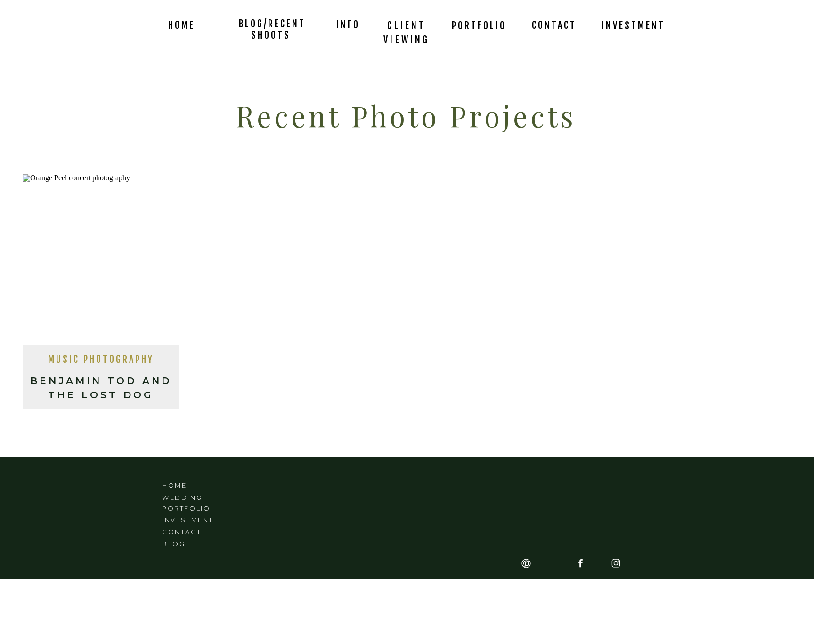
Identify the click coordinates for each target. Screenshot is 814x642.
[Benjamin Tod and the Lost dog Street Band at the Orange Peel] (101, 262)
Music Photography (101, 359)
